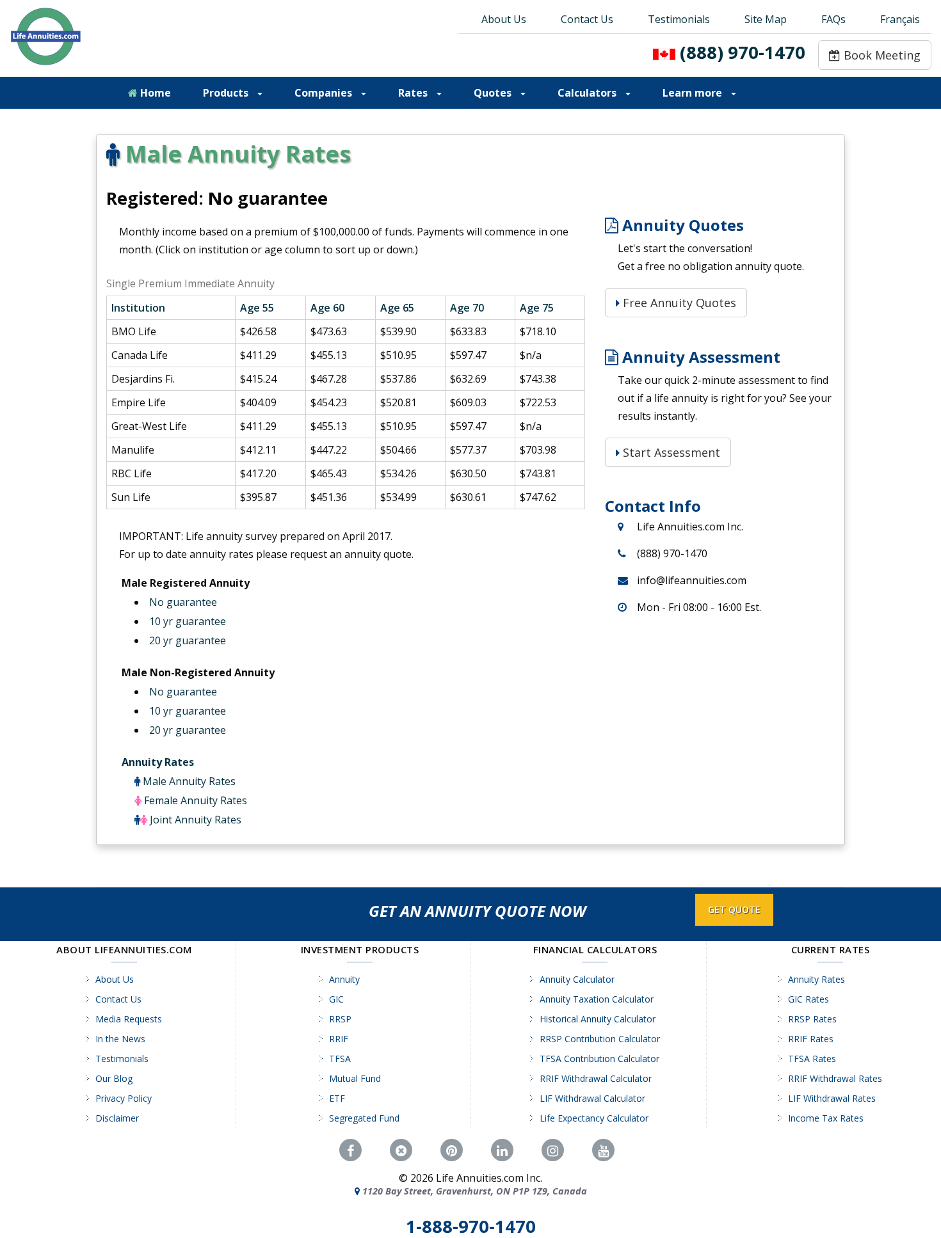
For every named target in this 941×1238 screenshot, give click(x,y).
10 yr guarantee (187, 621)
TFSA (340, 1058)
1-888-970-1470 (471, 1226)
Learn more (694, 93)
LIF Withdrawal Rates (832, 1098)
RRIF (338, 1039)
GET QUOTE (734, 909)
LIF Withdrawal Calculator (592, 1098)
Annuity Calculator (577, 979)
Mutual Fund (355, 1078)
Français (900, 19)
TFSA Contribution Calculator (599, 1058)
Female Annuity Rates (195, 800)
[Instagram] (553, 1150)
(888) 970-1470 (742, 52)
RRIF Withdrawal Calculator (596, 1078)
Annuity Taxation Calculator (597, 999)
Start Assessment (670, 452)
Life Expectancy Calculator (594, 1118)
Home (154, 93)
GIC (336, 999)
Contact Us (587, 19)
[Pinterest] (451, 1150)
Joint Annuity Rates (195, 820)
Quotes (494, 93)
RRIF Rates (810, 1039)
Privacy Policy (123, 1098)
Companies (324, 93)
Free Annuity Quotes (678, 302)
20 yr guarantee (187, 640)
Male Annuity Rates (189, 781)
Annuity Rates (158, 762)
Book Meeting (880, 55)
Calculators (588, 93)
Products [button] (227, 93)
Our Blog (114, 1078)
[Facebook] (350, 1150)
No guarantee (183, 602)
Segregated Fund (364, 1118)
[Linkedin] (502, 1150)
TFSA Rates (812, 1058)
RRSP (340, 1019)
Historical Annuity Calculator (597, 1019)
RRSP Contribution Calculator (600, 1039)
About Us (503, 19)
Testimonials (679, 19)
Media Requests (128, 1019)
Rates (414, 93)
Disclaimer (117, 1118)
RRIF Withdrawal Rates (835, 1078)
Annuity (344, 979)
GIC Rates (808, 999)
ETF (337, 1098)
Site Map (765, 19)
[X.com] (401, 1150)
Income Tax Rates (826, 1118)
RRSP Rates (812, 1019)
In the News (120, 1039)
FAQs (833, 19)
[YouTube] (603, 1150)
